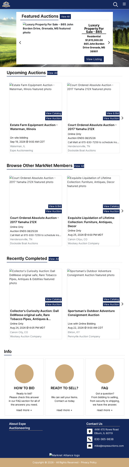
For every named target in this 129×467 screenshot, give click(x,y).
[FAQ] (105, 373)
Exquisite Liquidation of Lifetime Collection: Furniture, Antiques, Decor (91, 222)
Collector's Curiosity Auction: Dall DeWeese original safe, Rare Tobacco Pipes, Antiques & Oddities (34, 315)
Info (8, 351)
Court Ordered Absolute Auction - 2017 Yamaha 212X (92, 127)
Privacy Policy (89, 462)
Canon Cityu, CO (77, 239)
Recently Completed (27, 258)
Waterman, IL (17, 146)
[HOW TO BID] (24, 373)
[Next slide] (122, 118)
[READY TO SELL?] (64, 373)
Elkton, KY (74, 332)
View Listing (94, 59)
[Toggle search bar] (115, 4)
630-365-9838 (104, 439)
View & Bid (113, 113)
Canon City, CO (19, 332)
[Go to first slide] (109, 42)
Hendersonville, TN (79, 146)
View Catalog (53, 113)
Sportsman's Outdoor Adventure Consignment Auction (91, 313)
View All (65, 16)
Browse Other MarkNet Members (40, 165)
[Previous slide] (20, 42)
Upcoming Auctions (26, 72)
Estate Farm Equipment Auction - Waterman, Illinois (34, 127)
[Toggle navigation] (124, 4)
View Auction (53, 118)
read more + (24, 410)
